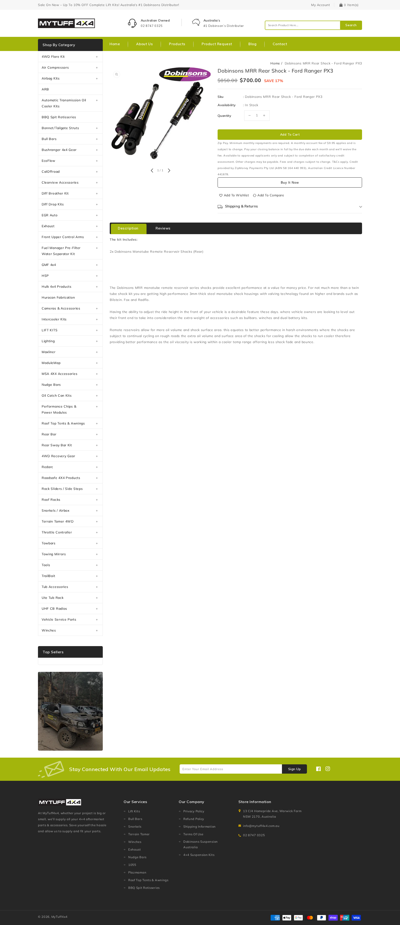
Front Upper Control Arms (63, 237)
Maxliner (49, 352)
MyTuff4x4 (59, 917)
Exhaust (48, 226)
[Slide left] (152, 170)
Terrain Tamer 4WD (58, 521)
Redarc (47, 467)
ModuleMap (51, 363)
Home (275, 63)
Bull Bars (49, 139)
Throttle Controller (57, 532)
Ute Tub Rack (52, 598)
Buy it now (290, 182)
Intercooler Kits (54, 319)
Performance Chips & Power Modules (59, 409)
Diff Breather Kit (55, 193)
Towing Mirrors (54, 554)
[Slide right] (168, 170)
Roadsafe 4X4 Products (61, 478)
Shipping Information (199, 826)
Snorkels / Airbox (55, 510)
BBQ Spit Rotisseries (59, 117)
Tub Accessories (55, 587)
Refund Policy (193, 819)
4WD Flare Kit (53, 56)
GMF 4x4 (49, 265)
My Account (320, 5)
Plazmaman (137, 872)
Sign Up (294, 769)
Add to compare (270, 195)
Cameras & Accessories (61, 308)
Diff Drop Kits (53, 204)
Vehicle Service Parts (59, 619)
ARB (45, 89)
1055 (132, 865)
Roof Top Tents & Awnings (63, 423)
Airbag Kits (51, 78)
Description (128, 228)
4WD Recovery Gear (58, 456)
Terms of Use (193, 834)
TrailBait (48, 576)
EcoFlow (48, 161)
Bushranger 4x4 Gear (59, 150)
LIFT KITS (49, 330)
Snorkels (134, 826)
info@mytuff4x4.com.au (261, 826)
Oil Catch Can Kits (57, 395)
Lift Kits (134, 811)
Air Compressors (55, 67)
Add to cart (290, 134)
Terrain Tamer (139, 834)
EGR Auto (50, 215)
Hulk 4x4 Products (57, 286)
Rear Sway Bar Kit (57, 445)
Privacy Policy (193, 811)
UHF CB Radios (54, 608)
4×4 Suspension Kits (198, 855)
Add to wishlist (236, 195)
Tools (46, 565)
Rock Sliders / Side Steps (62, 489)
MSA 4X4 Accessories (59, 374)
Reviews (163, 228)
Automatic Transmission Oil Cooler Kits (64, 103)
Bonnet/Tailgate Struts (60, 128)
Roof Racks (51, 500)
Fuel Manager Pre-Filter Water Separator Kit (61, 251)
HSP (45, 276)
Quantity (224, 116)
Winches (49, 630)
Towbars (49, 543)
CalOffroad (51, 171)
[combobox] (313, 25)
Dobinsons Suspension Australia (200, 844)
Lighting (48, 341)
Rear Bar (49, 434)
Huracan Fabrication (58, 297)
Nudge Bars (51, 385)
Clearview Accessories (60, 182)
